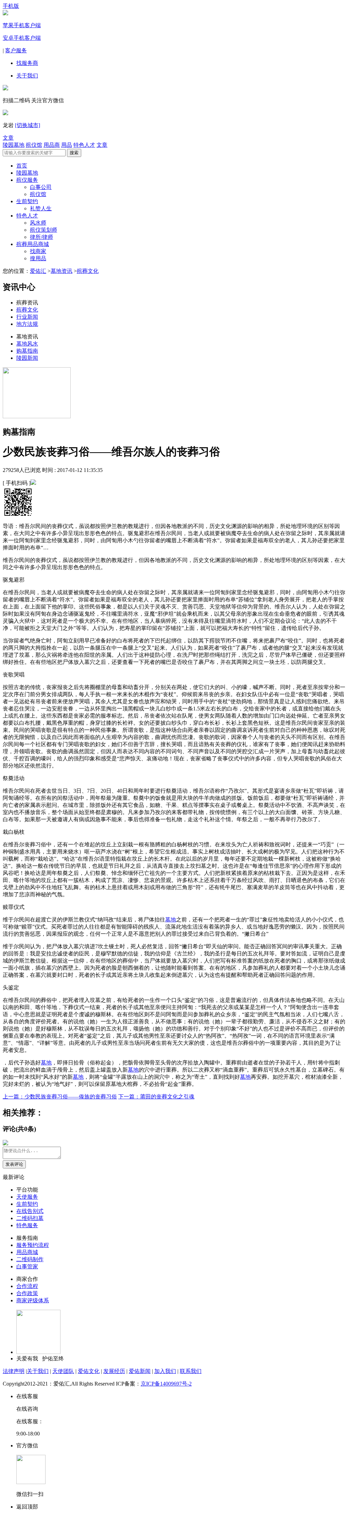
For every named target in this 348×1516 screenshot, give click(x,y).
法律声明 (13, 1371)
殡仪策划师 (43, 230)
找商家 (38, 251)
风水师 (38, 223)
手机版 (11, 6)
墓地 (170, 919)
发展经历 (114, 1371)
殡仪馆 (34, 145)
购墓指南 (27, 351)
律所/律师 (41, 237)
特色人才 (84, 145)
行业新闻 (27, 317)
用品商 (52, 145)
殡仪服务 (27, 180)
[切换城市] (27, 125)
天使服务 (27, 1197)
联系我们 (191, 1371)
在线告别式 (30, 1211)
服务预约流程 (32, 1245)
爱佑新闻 (140, 1371)
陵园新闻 (27, 358)
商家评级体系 (32, 1300)
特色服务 (27, 1225)
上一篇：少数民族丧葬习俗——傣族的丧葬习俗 (60, 1096)
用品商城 (27, 1252)
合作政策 (27, 1293)
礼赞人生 (41, 208)
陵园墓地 (13, 145)
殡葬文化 (88, 271)
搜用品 (38, 258)
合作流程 (27, 1286)
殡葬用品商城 (32, 244)
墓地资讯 (61, 271)
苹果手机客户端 (22, 25)
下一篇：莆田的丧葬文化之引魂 (156, 1096)
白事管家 (27, 1266)
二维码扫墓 (30, 1218)
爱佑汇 (38, 271)
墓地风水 (27, 344)
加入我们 (165, 1371)
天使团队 (63, 1371)
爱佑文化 (89, 1371)
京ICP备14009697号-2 (166, 1384)
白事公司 (41, 187)
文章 (8, 138)
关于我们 (27, 75)
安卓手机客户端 (22, 38)
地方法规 (27, 324)
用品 (66, 145)
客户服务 (16, 50)
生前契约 (27, 201)
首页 (21, 166)
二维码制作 (30, 1259)
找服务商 (27, 63)
